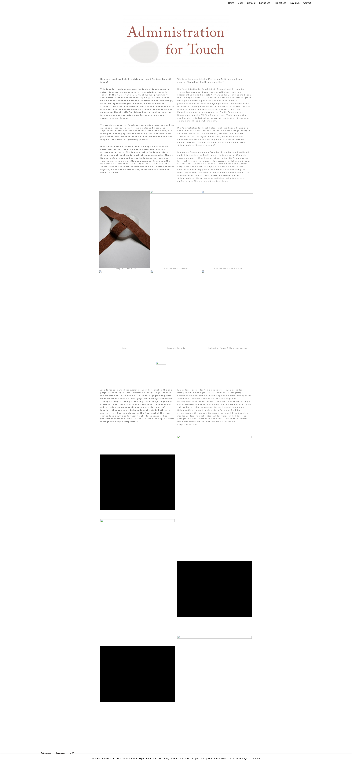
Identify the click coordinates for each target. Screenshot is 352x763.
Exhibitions (264, 3)
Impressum (60, 753)
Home (231, 3)
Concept (251, 3)
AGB (72, 753)
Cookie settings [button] (239, 758)
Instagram (294, 3)
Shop (240, 3)
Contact (307, 3)
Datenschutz (46, 753)
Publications (280, 3)
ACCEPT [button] (256, 758)
